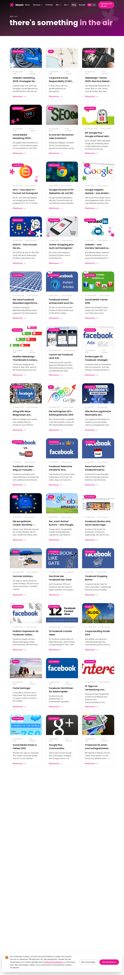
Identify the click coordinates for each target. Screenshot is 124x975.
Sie (65, 5)
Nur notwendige (88, 962)
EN (94, 5)
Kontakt (82, 5)
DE (89, 5)
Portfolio (49, 5)
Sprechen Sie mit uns (106, 5)
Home (27, 5)
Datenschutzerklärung (53, 962)
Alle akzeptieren (109, 962)
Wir (57, 5)
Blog (74, 5)
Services (36, 5)
